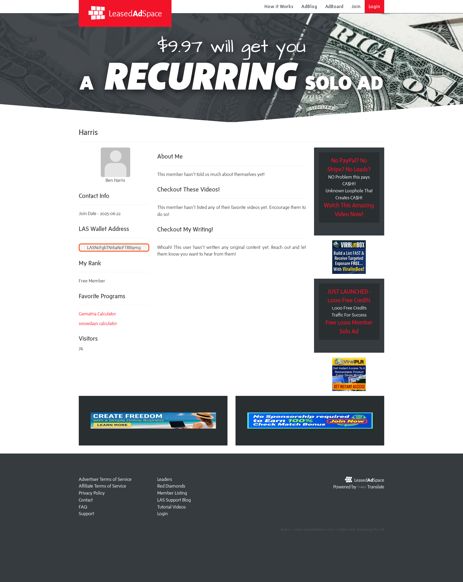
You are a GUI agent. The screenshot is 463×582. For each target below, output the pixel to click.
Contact (86, 500)
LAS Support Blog (174, 500)
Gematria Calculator (97, 313)
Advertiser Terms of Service (105, 479)
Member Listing (172, 493)
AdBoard (334, 6)
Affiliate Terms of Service (102, 486)
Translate (375, 486)
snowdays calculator (98, 323)
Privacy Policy (92, 493)
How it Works (278, 6)
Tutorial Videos (171, 507)
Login (374, 6)
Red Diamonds (171, 486)
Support (86, 513)
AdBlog (309, 6)
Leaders (164, 479)
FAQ (83, 507)
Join (356, 6)
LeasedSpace (134, 13)
